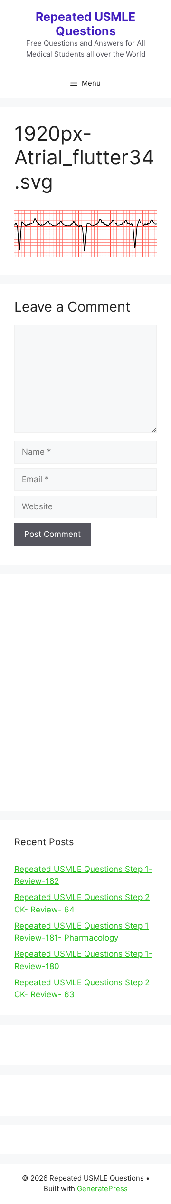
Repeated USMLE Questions (85, 24)
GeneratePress (102, 1188)
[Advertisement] (85, 698)
